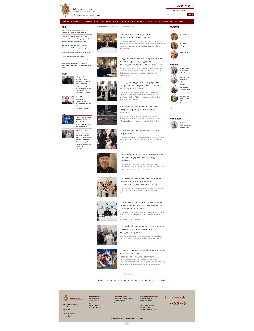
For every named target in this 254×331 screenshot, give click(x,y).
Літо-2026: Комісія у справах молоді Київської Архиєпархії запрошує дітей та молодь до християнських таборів (76, 39)
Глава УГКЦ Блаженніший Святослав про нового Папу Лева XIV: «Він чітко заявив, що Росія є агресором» (83, 102)
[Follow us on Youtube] (178, 6)
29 (125, 280)
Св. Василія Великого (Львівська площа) (184, 81)
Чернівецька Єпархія (146, 300)
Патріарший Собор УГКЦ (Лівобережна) (185, 71)
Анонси (64, 27)
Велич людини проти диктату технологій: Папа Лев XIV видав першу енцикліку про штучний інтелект (83, 122)
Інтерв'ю (64, 74)
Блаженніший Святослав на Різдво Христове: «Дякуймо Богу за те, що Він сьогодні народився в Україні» (142, 229)
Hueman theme (86, 327)
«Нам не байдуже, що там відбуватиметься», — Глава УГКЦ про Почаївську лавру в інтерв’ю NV (142, 157)
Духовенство (86, 21)
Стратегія (178, 21)
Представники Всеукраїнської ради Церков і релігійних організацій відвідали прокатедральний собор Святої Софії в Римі (141, 61)
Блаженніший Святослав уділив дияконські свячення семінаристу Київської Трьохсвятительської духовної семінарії (141, 181)
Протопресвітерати (126, 21)
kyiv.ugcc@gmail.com (69, 316)
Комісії (115, 21)
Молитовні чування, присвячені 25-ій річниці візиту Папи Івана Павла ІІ (75, 31)
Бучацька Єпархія (145, 307)
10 (111, 280)
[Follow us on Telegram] (189, 6)
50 (146, 280)
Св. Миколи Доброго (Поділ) (186, 88)
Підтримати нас (178, 10)
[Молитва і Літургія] (174, 46)
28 (121, 280)
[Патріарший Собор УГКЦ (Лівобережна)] (174, 70)
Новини (65, 21)
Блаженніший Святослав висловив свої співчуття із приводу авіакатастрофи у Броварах (139, 109)
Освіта (156, 21)
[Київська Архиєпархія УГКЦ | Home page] (79, 10)
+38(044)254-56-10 (68, 313)
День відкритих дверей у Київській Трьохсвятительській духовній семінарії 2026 (76, 65)
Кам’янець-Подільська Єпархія (148, 309)
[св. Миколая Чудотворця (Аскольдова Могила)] (174, 98)
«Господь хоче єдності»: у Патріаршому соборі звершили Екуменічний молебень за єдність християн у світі (141, 85)
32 (136, 280)
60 (150, 280)
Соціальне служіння (184, 54)
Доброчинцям (167, 21)
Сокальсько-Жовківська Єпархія (123, 303)
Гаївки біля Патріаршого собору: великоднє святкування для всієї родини (76, 58)
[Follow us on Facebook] (182, 6)
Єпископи (74, 21)
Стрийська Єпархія (119, 300)
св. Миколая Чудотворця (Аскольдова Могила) (185, 99)
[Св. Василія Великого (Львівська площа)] (174, 79)
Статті (64, 114)
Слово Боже (184, 35)
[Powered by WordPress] (70, 327)
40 (142, 280)
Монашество (98, 21)
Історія (148, 21)
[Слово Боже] (174, 37)
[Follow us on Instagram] (185, 6)
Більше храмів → (176, 109)
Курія (108, 21)
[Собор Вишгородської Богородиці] (174, 125)
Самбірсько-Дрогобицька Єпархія (123, 298)
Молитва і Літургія (183, 45)
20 (115, 280)
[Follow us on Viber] (193, 6)
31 (132, 280)
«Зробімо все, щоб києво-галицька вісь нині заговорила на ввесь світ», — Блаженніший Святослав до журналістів (141, 205)
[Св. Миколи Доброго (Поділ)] (174, 89)
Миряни (139, 21)
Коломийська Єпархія (146, 298)
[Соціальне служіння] (174, 54)
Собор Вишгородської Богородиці (185, 125)
